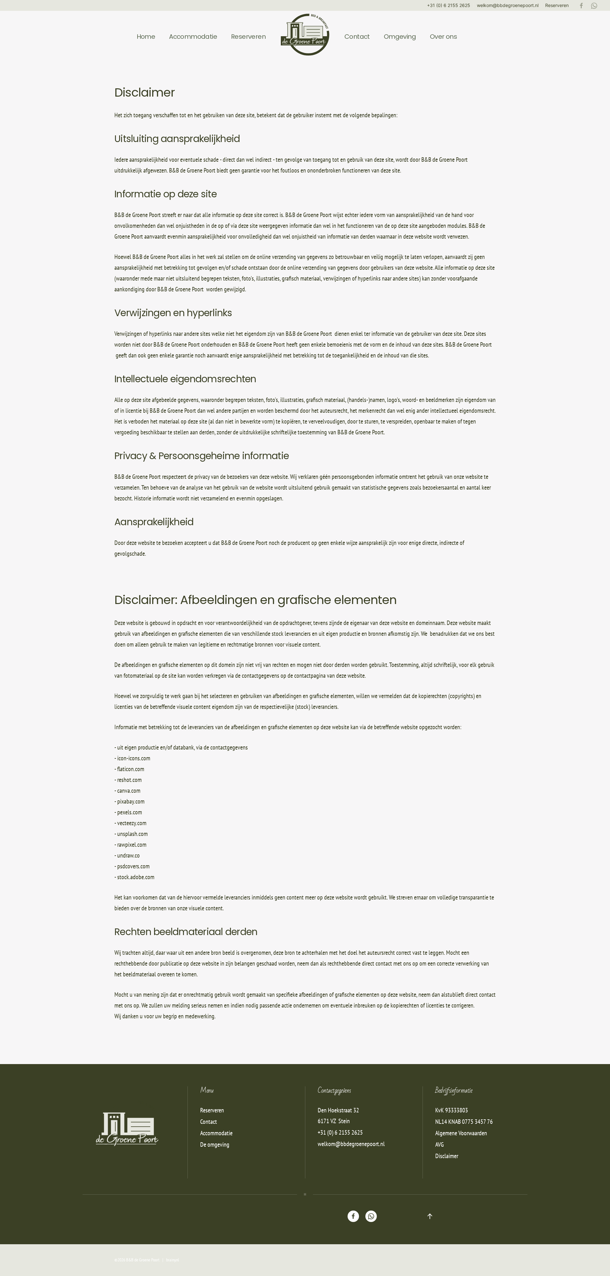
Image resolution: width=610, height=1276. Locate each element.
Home (146, 36)
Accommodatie (193, 36)
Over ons (443, 36)
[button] (430, 1216)
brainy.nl (172, 1260)
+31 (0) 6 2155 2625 (448, 5)
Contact (357, 36)
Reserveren (557, 5)
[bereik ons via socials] (353, 1216)
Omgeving (400, 36)
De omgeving (214, 1144)
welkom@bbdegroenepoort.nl (508, 5)
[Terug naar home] (305, 36)
